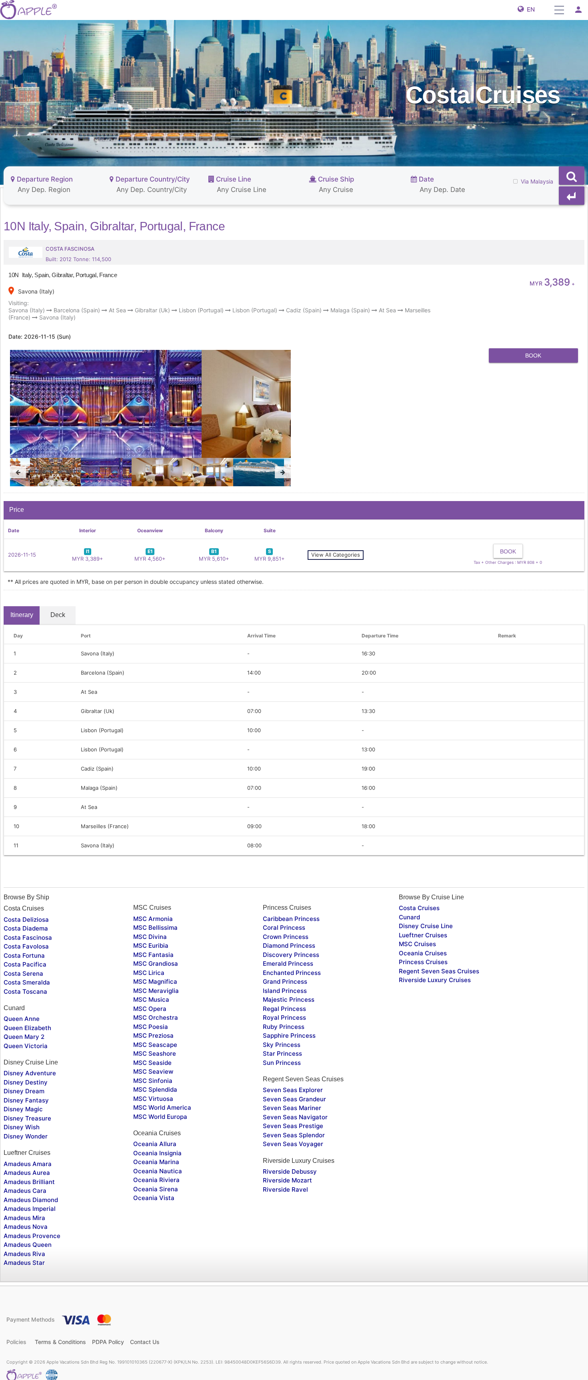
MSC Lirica (148, 973)
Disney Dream (24, 1091)
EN (529, 9)
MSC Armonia (153, 919)
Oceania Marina (156, 1162)
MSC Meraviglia (156, 991)
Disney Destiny (26, 1082)
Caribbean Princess (291, 919)
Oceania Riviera (156, 1180)
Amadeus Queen (28, 1244)
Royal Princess (284, 1017)
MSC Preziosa (153, 1035)
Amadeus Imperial (30, 1208)
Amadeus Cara (25, 1190)
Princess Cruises (423, 962)
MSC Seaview (153, 1071)
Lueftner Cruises (423, 935)
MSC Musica (151, 999)
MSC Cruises (417, 944)
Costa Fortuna (24, 955)
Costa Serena (23, 973)
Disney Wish (22, 1127)
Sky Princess (281, 1044)
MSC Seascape (155, 1044)
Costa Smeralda (27, 982)
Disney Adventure (30, 1073)
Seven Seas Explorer (293, 1090)
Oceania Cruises (423, 953)
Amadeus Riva (24, 1254)
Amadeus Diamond (31, 1200)
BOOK (533, 355)
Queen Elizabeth (27, 1028)
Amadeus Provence (32, 1236)
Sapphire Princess (289, 1035)
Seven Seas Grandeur (294, 1099)
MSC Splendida (155, 1089)
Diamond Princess (289, 945)
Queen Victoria (26, 1046)
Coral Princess (284, 927)
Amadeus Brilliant (29, 1182)
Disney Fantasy (26, 1100)
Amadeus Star (24, 1262)
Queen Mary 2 (24, 1036)
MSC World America (162, 1107)
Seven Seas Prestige (293, 1126)
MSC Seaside (152, 1062)
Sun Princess (282, 1062)
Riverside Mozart (287, 1180)
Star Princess (282, 1053)
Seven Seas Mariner (292, 1108)
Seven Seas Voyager (293, 1144)
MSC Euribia (150, 945)
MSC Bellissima (155, 927)
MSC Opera (149, 1009)
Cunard (409, 917)
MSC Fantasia (153, 955)
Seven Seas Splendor (294, 1135)
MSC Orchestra (155, 1017)
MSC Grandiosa (155, 963)
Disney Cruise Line (426, 926)
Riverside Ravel (285, 1189)
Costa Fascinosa (28, 937)
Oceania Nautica (157, 1171)
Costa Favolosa (26, 946)
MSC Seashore (154, 1053)
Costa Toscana (25, 991)
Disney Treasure (27, 1118)
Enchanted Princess (292, 973)
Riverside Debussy (290, 1171)
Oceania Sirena (155, 1189)
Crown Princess (285, 937)
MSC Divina (150, 937)
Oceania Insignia (157, 1153)
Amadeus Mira (24, 1218)
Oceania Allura (154, 1144)
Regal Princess (284, 1009)
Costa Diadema (26, 928)
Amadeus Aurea (27, 1172)
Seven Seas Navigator (295, 1117)
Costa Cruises (419, 908)
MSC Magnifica (155, 981)
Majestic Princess (288, 999)
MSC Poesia (150, 1027)
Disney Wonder (26, 1136)
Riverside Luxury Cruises (435, 980)
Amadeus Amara (28, 1164)
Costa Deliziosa (26, 919)
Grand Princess (285, 981)
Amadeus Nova (26, 1226)
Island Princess (285, 991)
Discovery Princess (291, 955)
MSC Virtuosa (153, 1098)
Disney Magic (23, 1109)
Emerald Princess (288, 963)
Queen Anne (22, 1019)
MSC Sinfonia (152, 1080)
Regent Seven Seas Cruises (439, 971)
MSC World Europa (160, 1116)
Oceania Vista (153, 1198)
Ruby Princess (283, 1027)
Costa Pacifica (25, 964)
